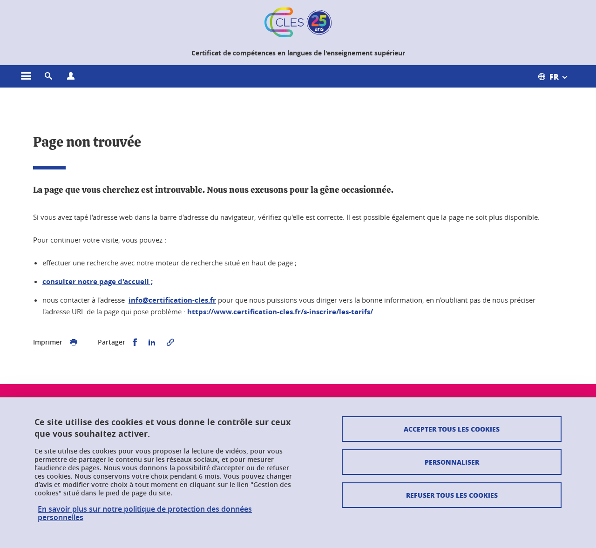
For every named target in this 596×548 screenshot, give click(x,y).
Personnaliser (452, 462)
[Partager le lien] (170, 342)
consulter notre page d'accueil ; (97, 281)
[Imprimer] (73, 342)
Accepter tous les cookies (452, 428)
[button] (48, 76)
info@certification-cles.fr (172, 300)
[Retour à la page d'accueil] (298, 22)
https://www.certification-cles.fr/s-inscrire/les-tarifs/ (280, 312)
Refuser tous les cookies (452, 495)
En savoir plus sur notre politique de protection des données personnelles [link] (145, 513)
